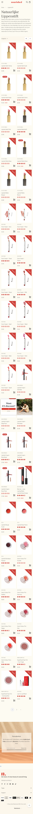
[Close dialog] (31, 400)
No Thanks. (8, 411)
